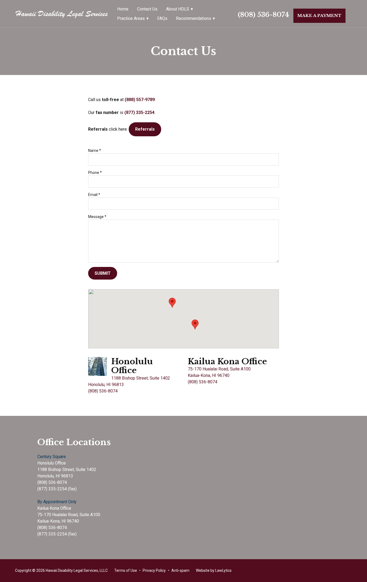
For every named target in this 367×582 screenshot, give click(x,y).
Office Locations (74, 442)
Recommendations (193, 18)
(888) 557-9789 (140, 99)
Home (122, 9)
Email (94, 194)
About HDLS (177, 9)
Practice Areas (131, 18)
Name (94, 150)
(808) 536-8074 (263, 15)
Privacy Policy (154, 570)
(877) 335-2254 (139, 112)
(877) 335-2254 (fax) (57, 488)
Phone (95, 172)
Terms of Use (125, 570)
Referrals (145, 129)
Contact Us (147, 9)
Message (97, 217)
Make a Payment (319, 15)
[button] (172, 303)
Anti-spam (180, 570)
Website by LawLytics (214, 570)
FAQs (162, 18)
